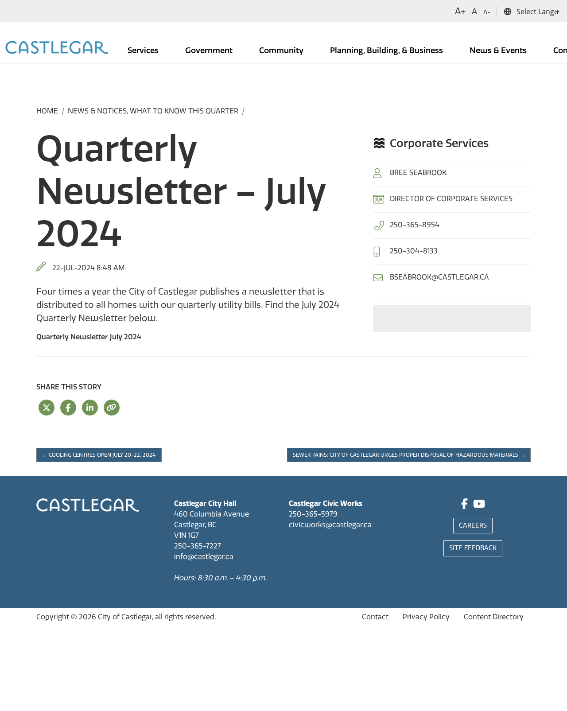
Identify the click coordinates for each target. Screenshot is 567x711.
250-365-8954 (414, 225)
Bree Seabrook (418, 172)
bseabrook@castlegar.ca (439, 277)
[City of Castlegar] (56, 48)
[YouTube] (479, 505)
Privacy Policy (426, 617)
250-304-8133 (414, 251)
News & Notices (97, 111)
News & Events (499, 50)
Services (144, 50)
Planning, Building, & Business (387, 50)
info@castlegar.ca (203, 556)
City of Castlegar (125, 617)
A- (486, 12)
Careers (473, 525)
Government (209, 50)
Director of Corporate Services (451, 198)
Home (47, 111)
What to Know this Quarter (184, 111)
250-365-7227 (197, 546)
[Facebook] (464, 505)
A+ (460, 11)
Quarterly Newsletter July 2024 (88, 337)
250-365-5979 (313, 514)
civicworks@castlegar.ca (330, 525)
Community (282, 50)
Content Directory (494, 617)
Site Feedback (473, 548)
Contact (375, 617)
